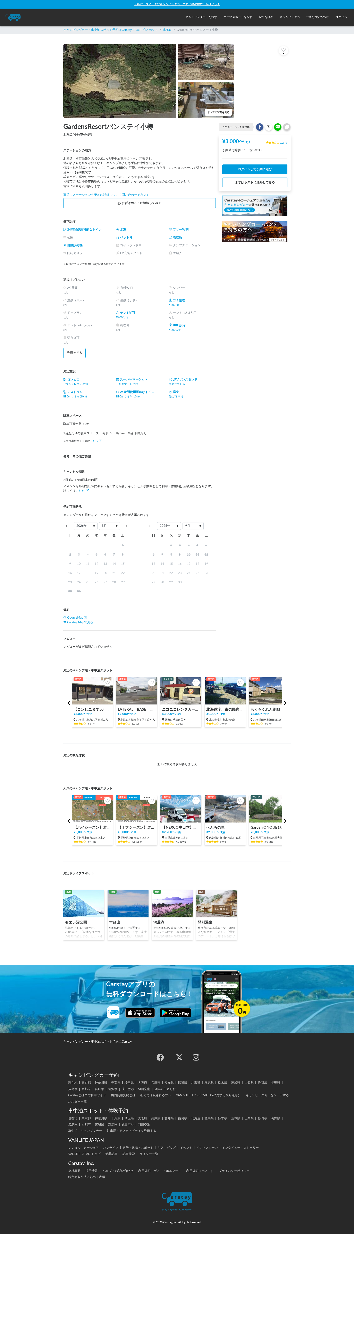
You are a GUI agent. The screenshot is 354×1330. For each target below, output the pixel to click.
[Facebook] (160, 1057)
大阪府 (142, 1082)
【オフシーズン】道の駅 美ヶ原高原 (136, 827)
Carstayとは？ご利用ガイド (87, 1095)
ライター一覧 (149, 1154)
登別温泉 (205, 922)
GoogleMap (75, 617)
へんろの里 (215, 827)
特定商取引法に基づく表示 (86, 1177)
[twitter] (179, 1057)
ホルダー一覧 (77, 1101)
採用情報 (91, 1170)
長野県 (275, 1082)
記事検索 (129, 1154)
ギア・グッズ (166, 1147)
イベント (186, 1147)
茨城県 (235, 1082)
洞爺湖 (159, 922)
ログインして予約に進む (255, 169)
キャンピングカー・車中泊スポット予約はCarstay (97, 30)
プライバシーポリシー (234, 1170)
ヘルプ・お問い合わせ (118, 1170)
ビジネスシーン (207, 1147)
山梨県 (249, 1082)
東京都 (86, 1082)
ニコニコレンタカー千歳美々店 (181, 709)
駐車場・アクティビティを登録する (131, 1130)
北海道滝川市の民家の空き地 (225, 709)
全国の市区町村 (165, 1089)
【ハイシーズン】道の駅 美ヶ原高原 (92, 827)
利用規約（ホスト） (200, 1170)
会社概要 (74, 1170)
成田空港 (127, 1089)
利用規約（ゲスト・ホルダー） (159, 1170)
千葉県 (115, 1082)
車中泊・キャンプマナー (85, 1130)
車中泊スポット (147, 30)
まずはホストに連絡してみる (141, 203)
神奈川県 (101, 1082)
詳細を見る (74, 352)
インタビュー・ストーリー (240, 1147)
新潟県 (112, 1089)
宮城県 (99, 1089)
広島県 (72, 1089)
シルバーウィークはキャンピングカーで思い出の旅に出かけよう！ (177, 4)
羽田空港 (144, 1089)
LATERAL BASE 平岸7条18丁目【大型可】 (136, 709)
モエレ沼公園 (76, 922)
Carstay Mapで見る (80, 622)
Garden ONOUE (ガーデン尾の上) (269, 827)
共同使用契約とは (123, 1095)
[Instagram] (196, 1057)
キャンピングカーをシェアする (267, 1095)
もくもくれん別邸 (265, 709)
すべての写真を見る (218, 112)
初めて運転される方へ (155, 1095)
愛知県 (169, 1082)
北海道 (167, 30)
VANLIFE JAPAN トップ (84, 1154)
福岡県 (182, 1082)
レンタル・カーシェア (83, 1147)
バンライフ (110, 1147)
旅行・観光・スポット (138, 1147)
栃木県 (222, 1082)
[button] (201, 17)
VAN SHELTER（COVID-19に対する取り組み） (208, 1095)
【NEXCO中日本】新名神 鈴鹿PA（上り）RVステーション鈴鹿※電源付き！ (181, 827)
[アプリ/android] (175, 1013)
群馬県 (209, 1082)
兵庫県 (155, 1082)
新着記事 (111, 1154)
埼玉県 (129, 1082)
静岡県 (262, 1082)
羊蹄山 (114, 922)
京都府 (86, 1089)
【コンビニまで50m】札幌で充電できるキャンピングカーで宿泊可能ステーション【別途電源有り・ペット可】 (92, 709)
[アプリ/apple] (140, 1013)
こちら (94, 441)
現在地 (72, 1082)
